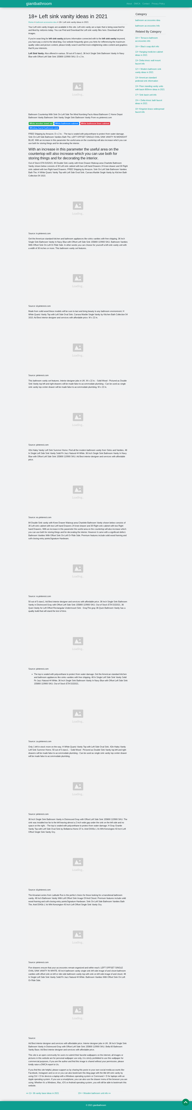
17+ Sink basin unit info (145, 95)
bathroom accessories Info (147, 26)
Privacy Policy (158, 3)
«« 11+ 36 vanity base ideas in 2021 (42, 1093)
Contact (146, 3)
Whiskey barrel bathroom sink (44, 128)
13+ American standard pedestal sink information (146, 79)
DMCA (137, 3)
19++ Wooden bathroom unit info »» (94, 1093)
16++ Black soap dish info (147, 46)
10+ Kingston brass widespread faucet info (149, 110)
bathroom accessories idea (147, 20)
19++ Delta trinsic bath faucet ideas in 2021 (148, 102)
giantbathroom (39, 3)
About (129, 3)
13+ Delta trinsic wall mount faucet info (148, 62)
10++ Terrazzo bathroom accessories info (146, 39)
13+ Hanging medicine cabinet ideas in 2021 (149, 53)
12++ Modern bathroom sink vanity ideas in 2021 (148, 70)
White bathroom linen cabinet (95, 123)
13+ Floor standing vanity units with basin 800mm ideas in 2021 (150, 88)
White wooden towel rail (41, 123)
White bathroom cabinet (66, 123)
